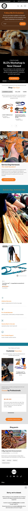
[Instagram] (10, 476)
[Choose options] (11, 111)
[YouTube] (14, 476)
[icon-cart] (21, 5)
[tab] (4, 81)
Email (5, 23)
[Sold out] (24, 111)
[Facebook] (7, 476)
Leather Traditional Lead (7, 114)
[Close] (14, 487)
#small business (5, 462)
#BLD (3, 460)
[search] (18, 5)
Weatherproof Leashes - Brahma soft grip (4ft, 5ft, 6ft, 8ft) (20, 116)
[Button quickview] (11, 108)
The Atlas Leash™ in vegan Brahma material (20, 373)
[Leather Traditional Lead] (7, 107)
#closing (9, 460)
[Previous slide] (12, 125)
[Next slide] (16, 125)
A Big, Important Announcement (11, 451)
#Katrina (15, 460)
